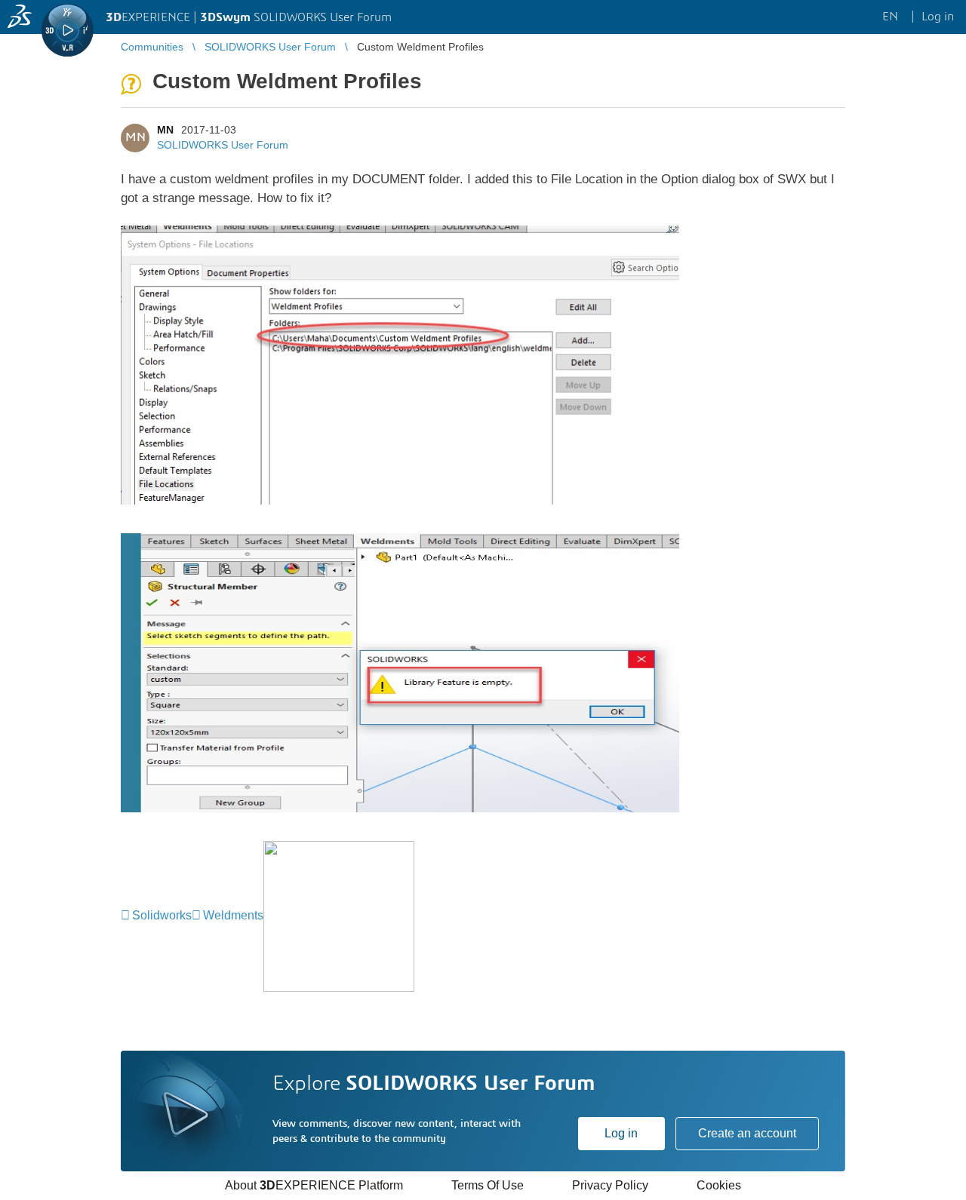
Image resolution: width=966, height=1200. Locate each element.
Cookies (719, 1185)
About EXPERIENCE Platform (314, 1185)
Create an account (747, 1133)
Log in (621, 1133)
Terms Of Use (487, 1185)
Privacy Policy (610, 1185)
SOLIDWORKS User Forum (222, 145)
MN (165, 130)
